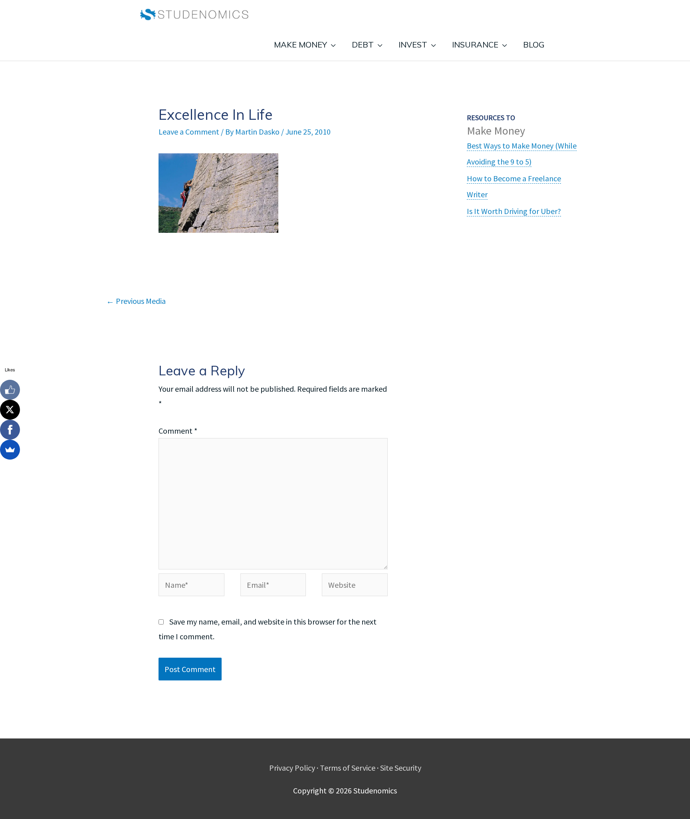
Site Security (400, 768)
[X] (10, 410)
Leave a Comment (189, 132)
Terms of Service (347, 768)
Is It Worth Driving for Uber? (514, 211)
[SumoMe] (10, 450)
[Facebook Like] (10, 390)
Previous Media (136, 301)
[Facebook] (10, 430)
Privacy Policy (292, 768)
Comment (178, 431)
